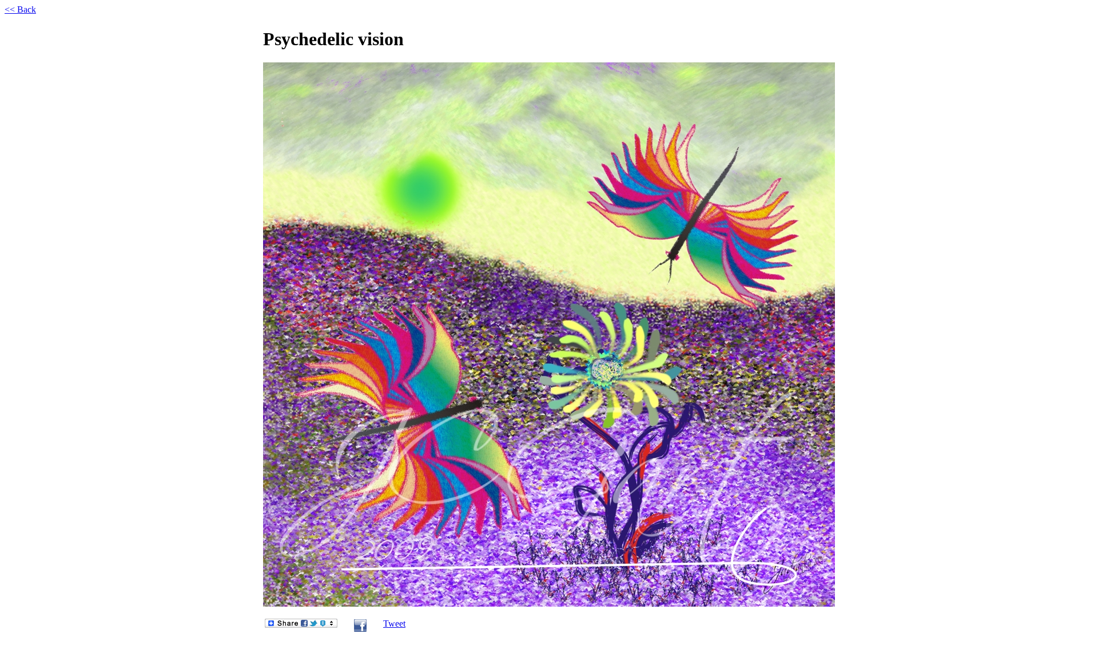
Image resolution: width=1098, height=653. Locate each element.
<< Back (20, 9)
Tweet (394, 623)
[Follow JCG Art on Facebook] (360, 629)
